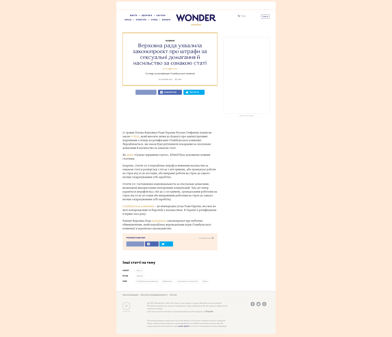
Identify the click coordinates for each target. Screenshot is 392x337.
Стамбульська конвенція (138, 206)
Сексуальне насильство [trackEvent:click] (187, 281)
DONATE (166, 20)
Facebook (253, 304)
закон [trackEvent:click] (205, 281)
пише (130, 155)
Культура (141, 20)
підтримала (159, 221)
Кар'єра (161, 15)
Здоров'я (146, 15)
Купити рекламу (246, 116)
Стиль (154, 20)
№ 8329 (134, 136)
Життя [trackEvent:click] (139, 271)
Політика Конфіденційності (154, 295)
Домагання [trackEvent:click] (167, 281)
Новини (170, 41)
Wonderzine (126, 306)
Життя (133, 15)
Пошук (243, 16)
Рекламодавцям (130, 295)
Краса (128, 20)
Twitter (258, 304)
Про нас (173, 295)
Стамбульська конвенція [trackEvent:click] (147, 281)
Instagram (264, 304)
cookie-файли (184, 326)
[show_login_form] (265, 16)
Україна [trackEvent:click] (139, 276)
